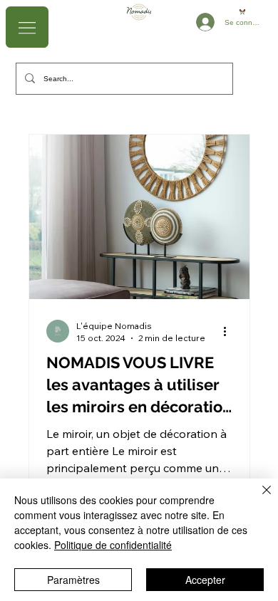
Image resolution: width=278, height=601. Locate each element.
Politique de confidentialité (113, 545)
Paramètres (73, 580)
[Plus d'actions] (230, 331)
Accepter (205, 580)
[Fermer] (258, 498)
